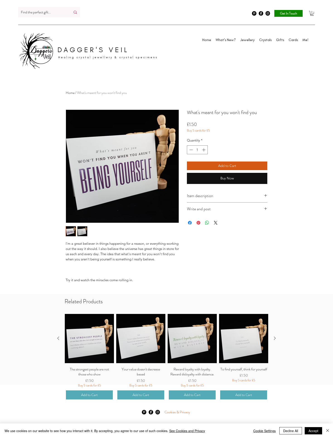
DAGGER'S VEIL (93, 50)
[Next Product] (275, 338)
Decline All (290, 430)
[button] (312, 13)
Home (70, 92)
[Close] (327, 430)
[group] (167, 357)
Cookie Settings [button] (264, 430)
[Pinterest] (254, 13)
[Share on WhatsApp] (207, 222)
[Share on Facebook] (190, 222)
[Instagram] (267, 13)
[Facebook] (261, 13)
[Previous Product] (58, 338)
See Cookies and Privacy (187, 430)
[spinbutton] (197, 150)
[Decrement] (191, 150)
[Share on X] (215, 222)
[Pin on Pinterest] (198, 222)
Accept (313, 430)
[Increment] (204, 150)
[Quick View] (89, 338)
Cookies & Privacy (177, 412)
